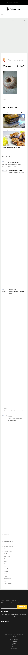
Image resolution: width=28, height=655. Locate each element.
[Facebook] (2, 2)
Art (4, 539)
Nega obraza (7, 556)
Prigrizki (6, 571)
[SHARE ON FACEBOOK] (6, 101)
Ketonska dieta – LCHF (9, 551)
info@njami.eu (15, 2)
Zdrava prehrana (8, 583)
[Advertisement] (14, 38)
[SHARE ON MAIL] (15, 101)
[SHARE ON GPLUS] (9, 101)
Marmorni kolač (21, 21)
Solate (5, 576)
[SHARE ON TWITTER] (4, 101)
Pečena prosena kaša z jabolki (15, 170)
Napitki (5, 554)
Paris (5, 566)
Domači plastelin (12, 289)
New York (6, 558)
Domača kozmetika (8, 546)
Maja (9, 59)
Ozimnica (6, 563)
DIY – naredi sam (8, 544)
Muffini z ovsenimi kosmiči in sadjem (12, 147)
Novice (5, 561)
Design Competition (8, 541)
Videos (5, 581)
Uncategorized (7, 578)
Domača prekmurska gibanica (10, 129)
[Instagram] (5, 2)
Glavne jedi (6, 549)
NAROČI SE (22, 606)
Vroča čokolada (6, 409)
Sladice (14, 21)
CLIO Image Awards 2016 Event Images (13, 112)
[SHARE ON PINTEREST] (12, 101)
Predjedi (6, 568)
